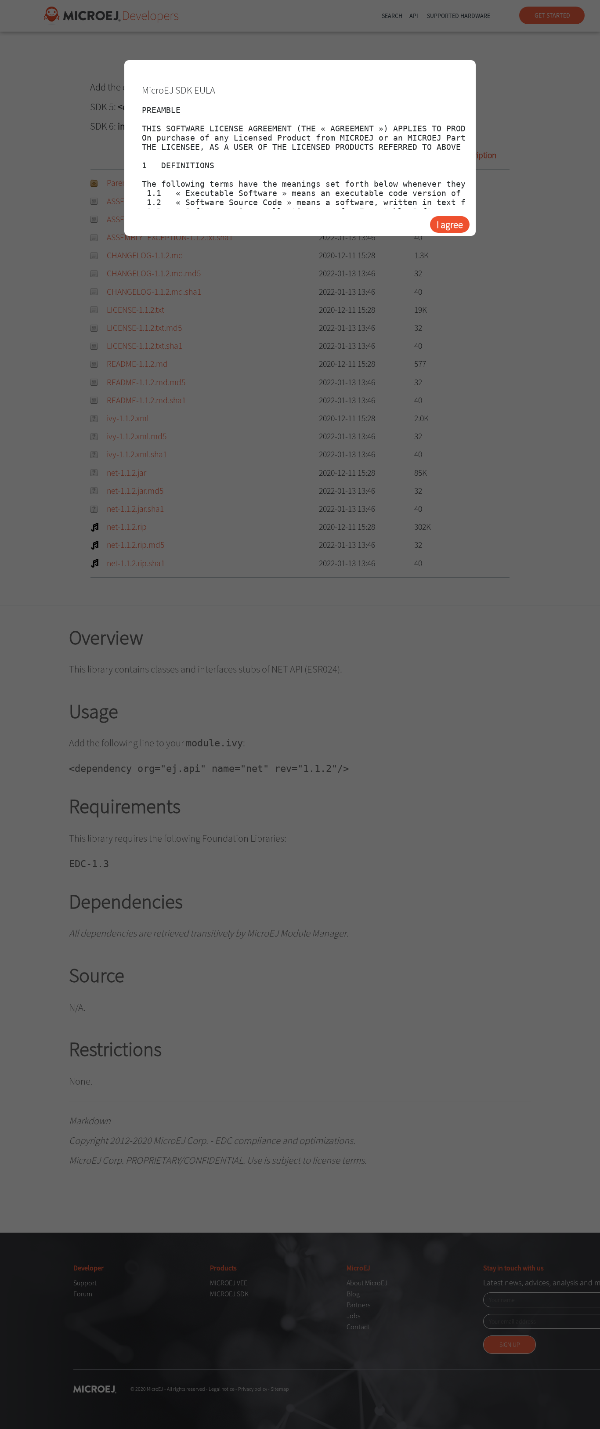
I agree (450, 224)
